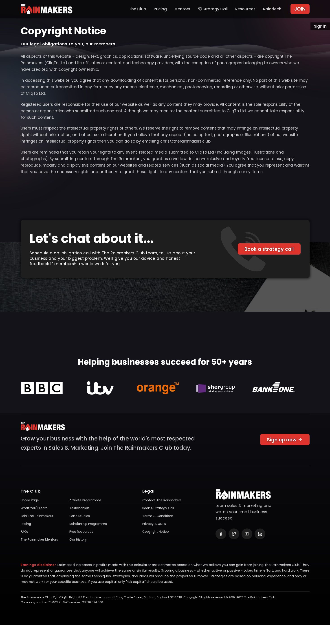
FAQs (25, 531)
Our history (78, 539)
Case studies (79, 516)
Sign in (320, 26)
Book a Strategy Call (158, 508)
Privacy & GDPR (154, 524)
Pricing (160, 9)
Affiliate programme (85, 500)
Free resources (81, 531)
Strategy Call (215, 9)
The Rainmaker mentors (39, 539)
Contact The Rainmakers (162, 500)
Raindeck (272, 9)
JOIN (300, 9)
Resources (245, 9)
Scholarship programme (88, 524)
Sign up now (282, 439)
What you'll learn (34, 508)
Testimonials (79, 508)
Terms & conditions (158, 516)
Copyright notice (155, 531)
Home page (30, 500)
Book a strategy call (269, 249)
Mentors (182, 9)
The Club (137, 9)
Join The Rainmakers (37, 516)
